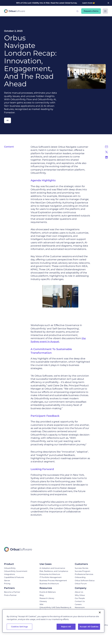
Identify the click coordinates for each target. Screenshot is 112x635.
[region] (53, 621)
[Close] (100, 612)
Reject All (66, 626)
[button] (77, 11)
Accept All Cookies (89, 626)
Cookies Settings (19, 626)
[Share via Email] (106, 146)
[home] (14, 11)
